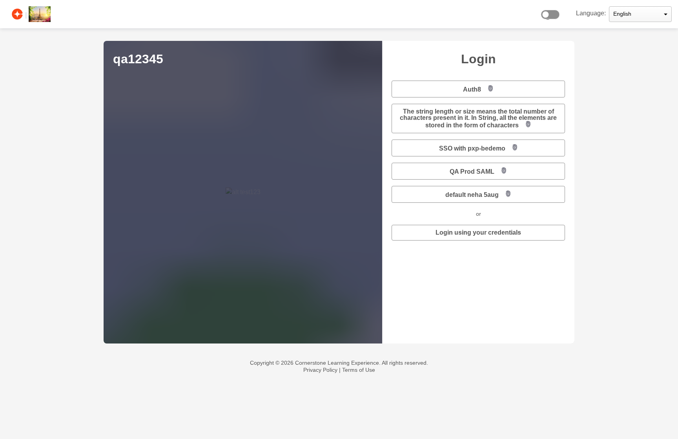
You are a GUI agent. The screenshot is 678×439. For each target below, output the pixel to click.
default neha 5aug (472, 194)
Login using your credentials (478, 232)
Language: (591, 13)
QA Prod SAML (472, 171)
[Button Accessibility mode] (552, 12)
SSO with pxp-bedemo (472, 148)
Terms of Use (358, 370)
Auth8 (472, 89)
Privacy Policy (320, 370)
